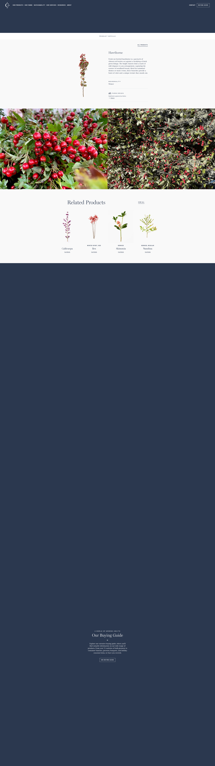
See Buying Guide (107, 660)
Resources (62, 5)
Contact (192, 5)
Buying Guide (203, 5)
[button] (18, 5)
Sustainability (39, 5)
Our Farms (29, 5)
